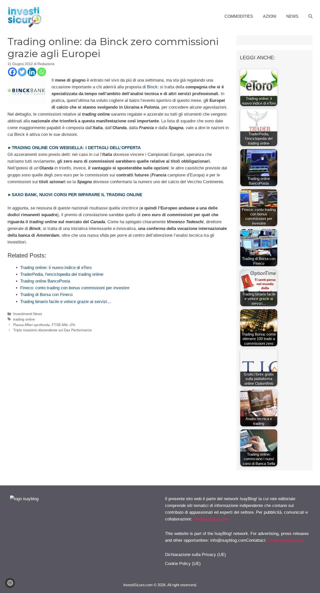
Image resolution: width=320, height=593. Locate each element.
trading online (24, 319)
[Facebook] (12, 72)
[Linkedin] (32, 72)
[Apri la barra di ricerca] (311, 16)
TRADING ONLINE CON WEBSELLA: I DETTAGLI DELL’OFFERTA (76, 147)
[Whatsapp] (41, 72)
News (292, 16)
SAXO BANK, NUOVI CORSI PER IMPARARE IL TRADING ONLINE (77, 194)
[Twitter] (22, 72)
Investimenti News (27, 314)
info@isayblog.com (211, 519)
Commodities (238, 16)
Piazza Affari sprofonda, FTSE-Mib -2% (44, 325)
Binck (152, 87)
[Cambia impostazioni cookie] (10, 583)
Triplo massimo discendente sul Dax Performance (52, 330)
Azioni (269, 16)
